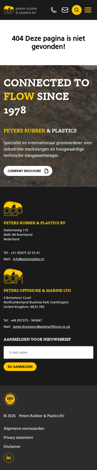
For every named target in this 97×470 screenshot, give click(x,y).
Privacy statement (18, 437)
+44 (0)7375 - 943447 (23, 320)
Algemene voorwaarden (24, 428)
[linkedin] (9, 458)
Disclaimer (12, 446)
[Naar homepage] (20, 9)
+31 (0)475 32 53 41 (22, 253)
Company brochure (24, 171)
